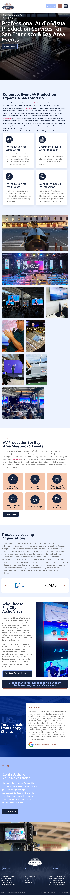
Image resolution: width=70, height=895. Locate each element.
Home (3, 874)
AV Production (6, 878)
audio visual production (37, 103)
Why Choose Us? (30, 876)
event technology (55, 103)
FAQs (27, 878)
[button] (66, 6)
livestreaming (7, 118)
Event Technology (7, 882)
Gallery (27, 880)
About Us (28, 874)
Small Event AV (6, 880)
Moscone (17, 459)
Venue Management (8, 884)
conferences (29, 108)
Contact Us (29, 882)
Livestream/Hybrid (7, 876)
